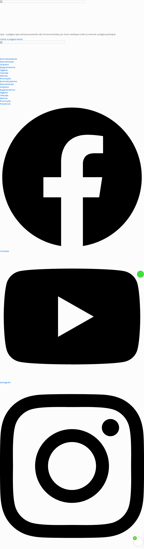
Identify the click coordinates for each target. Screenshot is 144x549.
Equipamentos (7, 67)
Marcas (4, 75)
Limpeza (4, 64)
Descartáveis (7, 61)
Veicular (4, 72)
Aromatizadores (8, 58)
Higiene (4, 70)
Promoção (5, 78)
